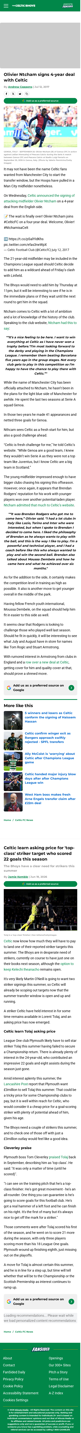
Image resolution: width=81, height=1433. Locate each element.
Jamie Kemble (18, 876)
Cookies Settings (15, 1400)
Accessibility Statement (20, 1393)
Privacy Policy (13, 1379)
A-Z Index (56, 1393)
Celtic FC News (24, 820)
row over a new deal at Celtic (47, 662)
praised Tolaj (58, 1157)
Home (7, 820)
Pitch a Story (58, 1372)
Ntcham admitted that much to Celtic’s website (39, 505)
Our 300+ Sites (60, 1365)
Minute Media (21, 1410)
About (7, 1358)
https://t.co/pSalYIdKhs (26, 239)
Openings (56, 1358)
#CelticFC (11, 222)
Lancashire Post (16, 1084)
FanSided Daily (14, 1372)
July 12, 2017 (60, 250)
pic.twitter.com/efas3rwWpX (25, 245)
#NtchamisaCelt (16, 228)
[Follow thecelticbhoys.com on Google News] (71, 688)
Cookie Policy (13, 1386)
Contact (9, 1365)
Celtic (8, 941)
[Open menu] (6, 5)
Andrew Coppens (20, 87)
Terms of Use (59, 1379)
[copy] (26, 93)
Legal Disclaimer (61, 1386)
